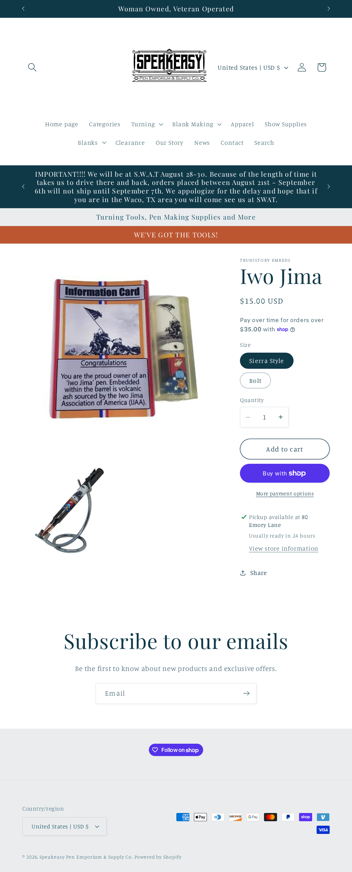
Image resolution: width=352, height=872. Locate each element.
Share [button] (258, 572)
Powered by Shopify (158, 857)
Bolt (255, 380)
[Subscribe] (246, 693)
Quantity (252, 399)
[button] (32, 67)
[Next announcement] (329, 8)
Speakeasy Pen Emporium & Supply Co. (86, 857)
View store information (283, 548)
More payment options (285, 493)
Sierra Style (266, 360)
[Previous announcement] (23, 8)
